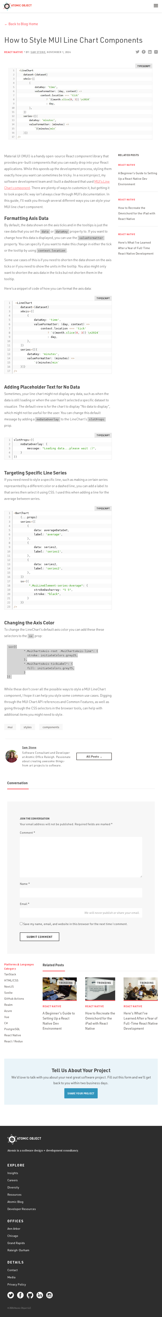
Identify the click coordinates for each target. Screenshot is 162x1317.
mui (10, 727)
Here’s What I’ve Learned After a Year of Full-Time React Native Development (136, 248)
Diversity (13, 1187)
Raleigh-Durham (18, 1250)
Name (25, 883)
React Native (13, 52)
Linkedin (150, 52)
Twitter (137, 52)
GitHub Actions (14, 998)
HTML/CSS (11, 980)
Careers (12, 1180)
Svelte (8, 992)
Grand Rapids (16, 1243)
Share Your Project (81, 1093)
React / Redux (13, 1041)
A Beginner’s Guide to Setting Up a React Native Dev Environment (137, 178)
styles (28, 727)
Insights (12, 1173)
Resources (14, 1194)
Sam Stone (29, 747)
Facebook (144, 52)
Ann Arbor (13, 1228)
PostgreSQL (12, 1029)
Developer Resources (21, 1209)
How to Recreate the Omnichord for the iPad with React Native (136, 213)
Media (11, 1277)
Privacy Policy (16, 1284)
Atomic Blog (15, 1201)
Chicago (12, 1236)
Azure (8, 1011)
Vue (6, 1017)
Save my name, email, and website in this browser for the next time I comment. (75, 924)
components (51, 727)
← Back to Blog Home (21, 24)
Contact (12, 1270)
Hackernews (156, 52)
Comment (27, 832)
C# (6, 1023)
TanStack (10, 974)
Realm (8, 1004)
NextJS (9, 986)
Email (25, 904)
